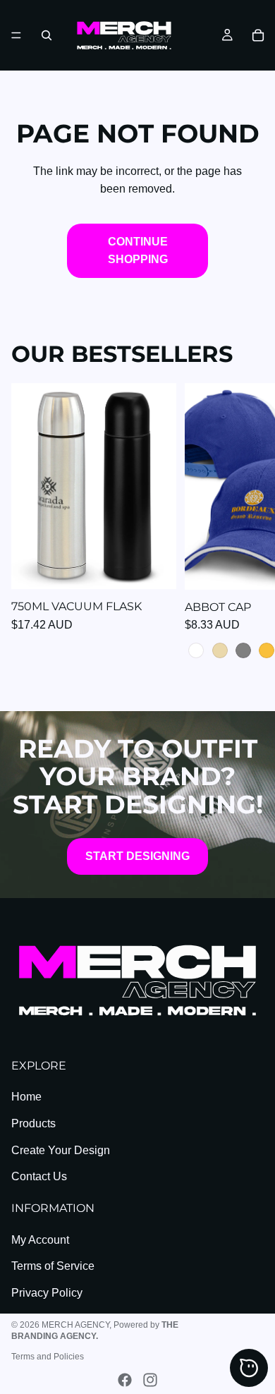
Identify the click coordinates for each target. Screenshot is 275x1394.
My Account (40, 1240)
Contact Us (39, 1176)
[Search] (46, 35)
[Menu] (16, 35)
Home (26, 1097)
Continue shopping (138, 251)
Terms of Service (52, 1266)
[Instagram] (150, 1379)
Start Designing (137, 856)
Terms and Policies (47, 1357)
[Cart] (258, 35)
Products (33, 1123)
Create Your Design (60, 1150)
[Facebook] (124, 1379)
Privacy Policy (46, 1293)
